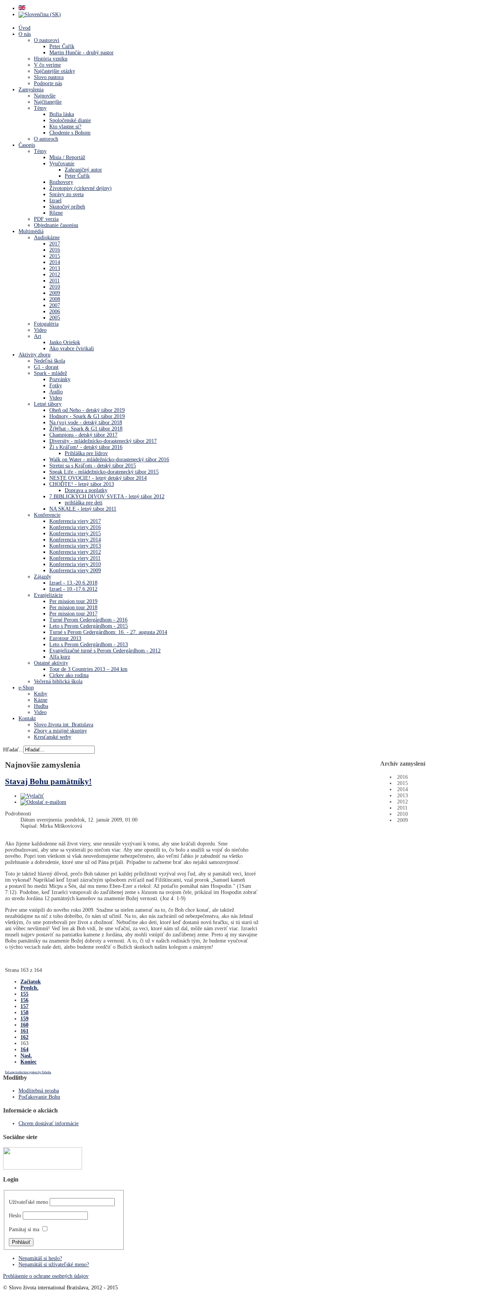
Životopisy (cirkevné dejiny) (80, 188)
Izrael (55, 200)
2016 (54, 250)
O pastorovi (46, 40)
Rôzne (56, 213)
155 (24, 994)
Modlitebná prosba (38, 1091)
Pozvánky (59, 379)
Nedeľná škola (49, 361)
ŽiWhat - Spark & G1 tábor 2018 (85, 429)
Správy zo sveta (66, 194)
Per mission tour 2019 (73, 601)
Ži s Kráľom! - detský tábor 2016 (85, 447)
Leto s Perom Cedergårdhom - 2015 (88, 626)
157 (24, 1006)
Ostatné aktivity (51, 663)
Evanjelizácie (48, 595)
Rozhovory (61, 182)
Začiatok (30, 982)
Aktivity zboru (34, 355)
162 (24, 1037)
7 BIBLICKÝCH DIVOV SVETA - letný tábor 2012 (106, 496)
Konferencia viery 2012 (75, 552)
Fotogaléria (46, 324)
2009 (54, 293)
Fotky (55, 385)
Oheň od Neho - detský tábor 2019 (87, 410)
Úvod (24, 28)
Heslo (15, 1215)
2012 (54, 274)
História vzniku (50, 59)
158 (24, 1012)
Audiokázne (47, 237)
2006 (54, 311)
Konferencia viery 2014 (75, 540)
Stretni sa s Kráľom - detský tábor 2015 (92, 466)
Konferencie (47, 515)
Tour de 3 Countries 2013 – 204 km (88, 669)
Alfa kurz (59, 657)
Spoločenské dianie (70, 120)
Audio (56, 392)
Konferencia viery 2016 (75, 527)
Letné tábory (48, 404)
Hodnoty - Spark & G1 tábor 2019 (87, 416)
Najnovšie (44, 96)
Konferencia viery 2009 (75, 570)
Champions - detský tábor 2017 (83, 435)
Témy (40, 108)
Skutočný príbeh (67, 207)
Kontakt (27, 718)
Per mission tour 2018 (73, 607)
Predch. (29, 988)
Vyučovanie (61, 163)
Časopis (26, 145)
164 (24, 1049)
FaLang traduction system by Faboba (28, 1072)
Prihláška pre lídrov (86, 453)
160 (24, 1025)
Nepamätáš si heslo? (40, 1258)
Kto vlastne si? (65, 126)
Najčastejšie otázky (54, 71)
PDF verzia (46, 219)
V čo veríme (47, 65)
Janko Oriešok (64, 342)
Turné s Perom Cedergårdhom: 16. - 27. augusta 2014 (108, 632)
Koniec (28, 1062)
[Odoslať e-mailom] (43, 802)
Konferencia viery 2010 (75, 564)
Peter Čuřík (61, 46)
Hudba (41, 706)
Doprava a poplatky (86, 490)
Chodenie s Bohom (70, 133)
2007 (54, 305)
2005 (54, 318)
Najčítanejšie (48, 102)
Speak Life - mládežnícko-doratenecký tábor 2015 (104, 472)
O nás (24, 34)
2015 (54, 256)
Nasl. (26, 1056)
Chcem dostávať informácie (48, 1123)
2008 (54, 299)
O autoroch (46, 139)
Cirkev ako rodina (69, 675)
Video (40, 330)
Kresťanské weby (52, 737)
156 (24, 1000)
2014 (54, 262)
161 (24, 1031)
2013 (54, 268)
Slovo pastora (49, 77)
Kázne (40, 700)
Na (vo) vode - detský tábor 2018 (85, 422)
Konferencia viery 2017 (75, 521)
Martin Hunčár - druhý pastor (81, 52)
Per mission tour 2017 (73, 614)
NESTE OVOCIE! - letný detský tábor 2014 (98, 478)
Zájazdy (42, 577)
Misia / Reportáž (67, 157)
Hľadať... (13, 750)
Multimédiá (31, 231)
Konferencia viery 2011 (75, 558)
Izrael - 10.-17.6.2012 (73, 589)
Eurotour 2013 (65, 638)
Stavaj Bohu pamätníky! (48, 781)
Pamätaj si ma (24, 1229)
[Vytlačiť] (32, 796)
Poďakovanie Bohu (39, 1097)
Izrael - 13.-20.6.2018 (73, 583)
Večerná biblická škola (58, 681)
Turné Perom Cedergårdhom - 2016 (88, 620)
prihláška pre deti (83, 503)
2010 (54, 287)
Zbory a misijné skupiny (60, 731)
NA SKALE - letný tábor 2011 (82, 509)
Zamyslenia (31, 89)
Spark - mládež (50, 373)
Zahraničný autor (83, 170)
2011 (54, 281)
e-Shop (26, 688)
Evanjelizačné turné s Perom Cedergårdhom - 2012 (105, 651)
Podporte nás (48, 83)
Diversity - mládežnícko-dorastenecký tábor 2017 (103, 441)
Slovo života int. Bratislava (63, 725)
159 (24, 1019)
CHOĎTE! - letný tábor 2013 (81, 484)
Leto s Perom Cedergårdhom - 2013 (88, 644)
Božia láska (61, 114)
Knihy (40, 694)
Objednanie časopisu (56, 225)
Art (37, 336)
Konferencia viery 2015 (75, 533)
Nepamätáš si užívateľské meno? (53, 1264)
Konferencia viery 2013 (75, 546)
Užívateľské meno (28, 1202)
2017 (54, 244)
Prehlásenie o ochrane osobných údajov (46, 1276)
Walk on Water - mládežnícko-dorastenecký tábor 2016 (109, 459)
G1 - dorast (46, 367)
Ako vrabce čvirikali (71, 348)
